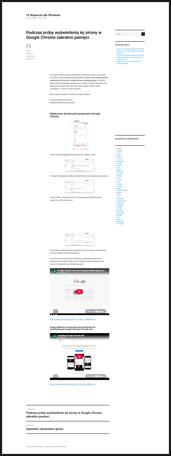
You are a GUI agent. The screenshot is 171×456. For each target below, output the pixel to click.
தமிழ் (118, 167)
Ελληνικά (119, 159)
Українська (120, 221)
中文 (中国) (120, 224)
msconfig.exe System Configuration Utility (130, 55)
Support (28, 50)
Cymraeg (119, 157)
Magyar (119, 188)
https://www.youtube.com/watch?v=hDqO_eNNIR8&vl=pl (73, 319)
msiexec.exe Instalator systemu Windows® (130, 49)
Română (119, 207)
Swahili (119, 165)
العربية (118, 153)
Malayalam (120, 161)
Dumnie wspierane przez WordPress (55, 446)
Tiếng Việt (120, 172)
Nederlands (120, 203)
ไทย (118, 217)
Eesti (118, 182)
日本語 (119, 194)
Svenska (119, 215)
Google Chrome (30, 56)
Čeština (119, 176)
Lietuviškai (120, 199)
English (119, 149)
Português (120, 205)
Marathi (119, 163)
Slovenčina (120, 211)
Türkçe (119, 219)
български (120, 174)
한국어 (119, 197)
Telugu (119, 169)
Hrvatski (119, 186)
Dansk (119, 178)
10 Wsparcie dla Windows (43, 15)
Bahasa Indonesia (122, 190)
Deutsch (119, 180)
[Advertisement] (80, 59)
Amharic (119, 151)
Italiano (119, 192)
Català (119, 155)
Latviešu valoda (121, 201)
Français (119, 184)
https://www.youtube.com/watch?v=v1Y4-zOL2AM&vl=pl (72, 384)
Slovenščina (120, 213)
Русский (119, 209)
